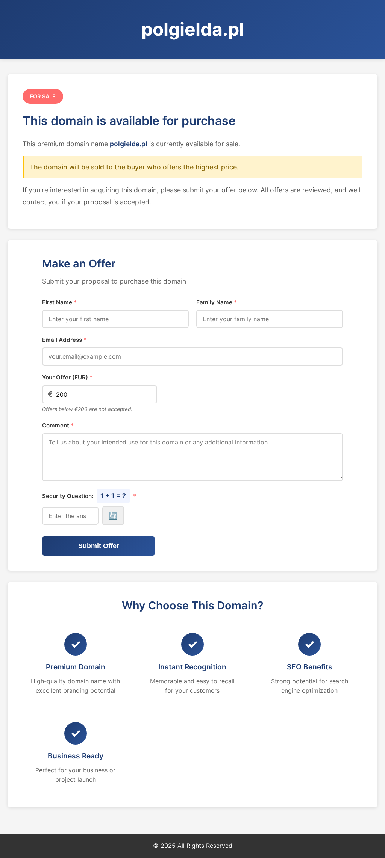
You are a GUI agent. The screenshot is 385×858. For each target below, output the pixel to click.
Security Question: (89, 496)
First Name (59, 302)
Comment (58, 425)
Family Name (216, 302)
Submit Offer (98, 546)
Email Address (64, 339)
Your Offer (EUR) (67, 377)
